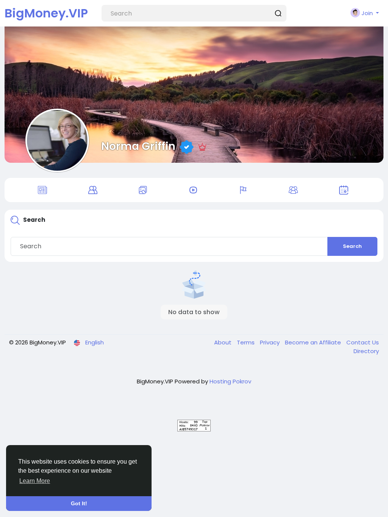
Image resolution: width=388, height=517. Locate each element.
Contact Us (362, 342)
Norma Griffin (138, 146)
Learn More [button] (34, 481)
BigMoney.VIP (46, 13)
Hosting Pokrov (230, 381)
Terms (246, 342)
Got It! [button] (79, 503)
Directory (366, 351)
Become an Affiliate (314, 342)
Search (352, 246)
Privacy (270, 342)
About (223, 342)
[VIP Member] (202, 146)
